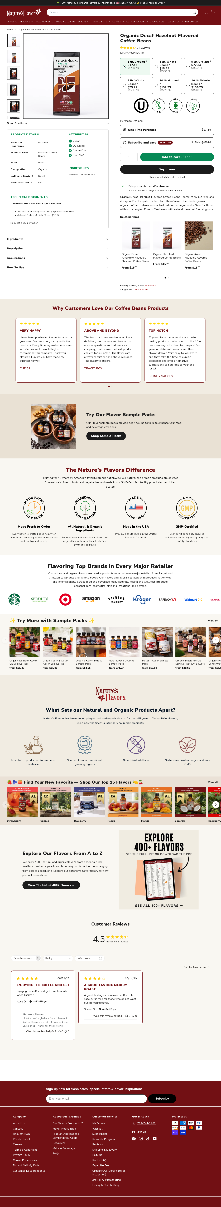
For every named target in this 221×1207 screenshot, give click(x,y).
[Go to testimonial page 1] (109, 386)
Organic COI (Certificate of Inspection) (108, 1172)
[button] (213, 12)
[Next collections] (215, 804)
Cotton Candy (135, 22)
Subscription (100, 1134)
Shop (11, 22)
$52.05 (83, 668)
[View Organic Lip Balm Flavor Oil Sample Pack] (24, 642)
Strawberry (14, 821)
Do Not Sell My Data (26, 1165)
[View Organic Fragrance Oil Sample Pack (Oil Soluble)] (190, 642)
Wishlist (97, 1128)
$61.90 (50, 668)
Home (10, 29)
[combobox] (122, 12)
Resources (192, 22)
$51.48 (16, 668)
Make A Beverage (64, 1148)
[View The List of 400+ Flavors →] (159, 869)
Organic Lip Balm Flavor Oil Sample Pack (23, 662)
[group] (115, 648)
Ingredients (100, 22)
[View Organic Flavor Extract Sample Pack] (91, 642)
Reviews (97, 1144)
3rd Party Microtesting (106, 1180)
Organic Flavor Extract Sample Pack (89, 662)
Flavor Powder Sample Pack (155, 662)
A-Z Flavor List (156, 22)
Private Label (21, 1139)
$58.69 (149, 668)
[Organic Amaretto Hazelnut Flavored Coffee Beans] (199, 235)
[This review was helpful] (59, 1031)
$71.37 (116, 668)
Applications (16, 258)
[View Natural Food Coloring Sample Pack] (124, 642)
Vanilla (44, 821)
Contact (18, 1128)
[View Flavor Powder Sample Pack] (157, 642)
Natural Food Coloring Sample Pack (121, 662)
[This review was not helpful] (66, 1031)
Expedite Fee (100, 1165)
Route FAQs (100, 1160)
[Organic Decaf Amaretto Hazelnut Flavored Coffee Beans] (136, 235)
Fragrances (43, 22)
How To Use (15, 267)
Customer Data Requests (29, 1171)
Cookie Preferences (25, 1160)
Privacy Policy (21, 1155)
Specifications (17, 123)
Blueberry (80, 821)
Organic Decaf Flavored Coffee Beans (39, 29)
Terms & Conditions (25, 1149)
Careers (18, 1144)
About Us (174, 22)
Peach (111, 821)
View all (213, 620)
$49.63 (182, 668)
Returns (97, 1155)
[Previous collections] (5, 804)
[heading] (24, 12)
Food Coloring (65, 22)
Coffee (117, 22)
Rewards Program (103, 1139)
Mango (145, 821)
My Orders (98, 1123)
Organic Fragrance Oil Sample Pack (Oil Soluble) (190, 662)
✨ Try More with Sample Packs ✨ (52, 620)
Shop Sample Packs (106, 436)
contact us (150, 285)
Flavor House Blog (64, 1128)
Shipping (154, 177)
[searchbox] (23, 958)
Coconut (180, 821)
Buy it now (167, 169)
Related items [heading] (129, 217)
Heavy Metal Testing (105, 1185)
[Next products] (215, 640)
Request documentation (24, 223)
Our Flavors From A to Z (68, 1123)
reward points (141, 289)
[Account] (206, 12)
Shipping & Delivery (104, 1149)
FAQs (56, 1153)
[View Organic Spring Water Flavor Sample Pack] (58, 642)
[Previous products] (5, 640)
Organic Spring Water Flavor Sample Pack (55, 662)
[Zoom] (65, 76)
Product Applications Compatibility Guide (66, 1136)
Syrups (82, 22)
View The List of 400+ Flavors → (51, 885)
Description (15, 248)
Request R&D (21, 1134)
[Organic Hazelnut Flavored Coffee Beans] (167, 235)
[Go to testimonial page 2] (112, 386)
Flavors (25, 22)
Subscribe (162, 1098)
